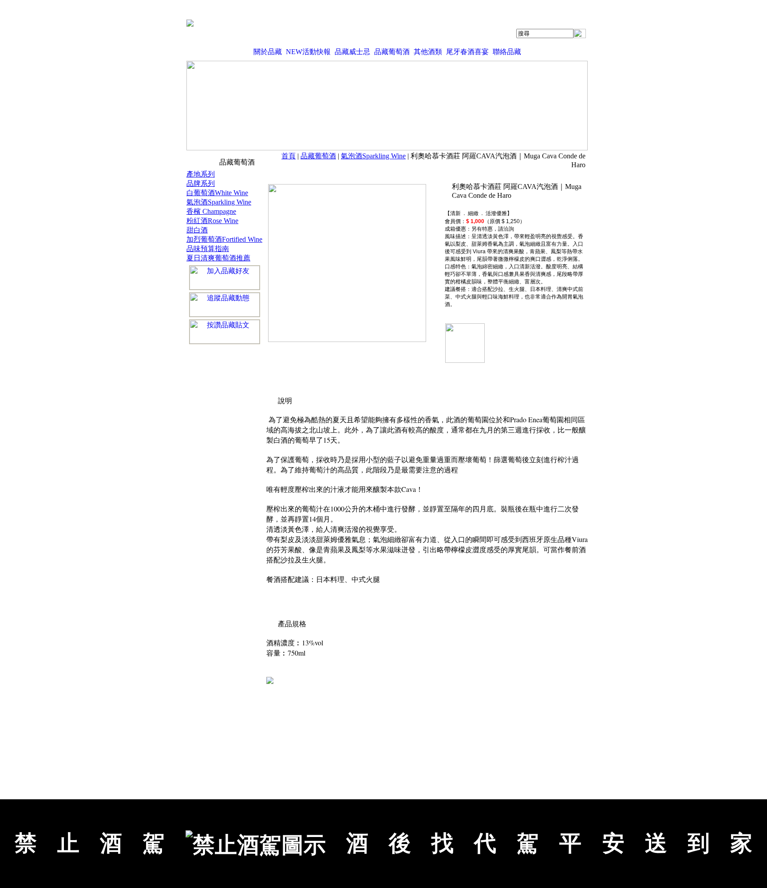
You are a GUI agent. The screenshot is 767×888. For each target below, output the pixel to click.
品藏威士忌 (352, 51)
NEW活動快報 (308, 51)
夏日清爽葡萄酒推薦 (218, 258)
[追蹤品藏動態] (224, 304)
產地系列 (200, 174)
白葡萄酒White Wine (217, 192)
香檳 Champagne (211, 211)
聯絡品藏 (507, 51)
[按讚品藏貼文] (224, 331)
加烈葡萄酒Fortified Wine (224, 239)
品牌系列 (200, 183)
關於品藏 (267, 51)
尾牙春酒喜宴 (467, 51)
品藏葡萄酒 (392, 51)
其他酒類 (428, 51)
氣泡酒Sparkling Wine (373, 156)
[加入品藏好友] (224, 277)
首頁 (288, 156)
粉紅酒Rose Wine (212, 220)
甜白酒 (197, 230)
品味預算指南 (207, 248)
